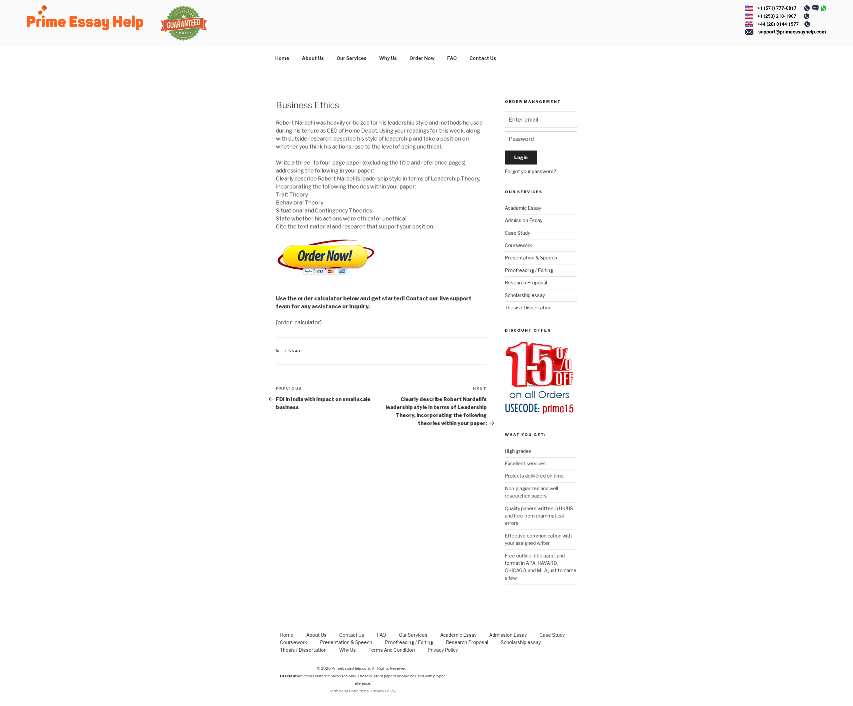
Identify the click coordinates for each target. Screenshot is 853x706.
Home (282, 58)
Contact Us (482, 58)
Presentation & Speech (531, 257)
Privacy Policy (442, 650)
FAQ (452, 58)
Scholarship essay (525, 295)
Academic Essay (523, 208)
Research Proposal (526, 282)
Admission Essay (523, 220)
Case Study (517, 233)
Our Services (352, 58)
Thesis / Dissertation (528, 307)
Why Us (388, 58)
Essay (293, 351)
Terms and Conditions (349, 691)
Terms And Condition (392, 650)
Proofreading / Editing (529, 270)
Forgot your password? (530, 171)
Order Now (422, 58)
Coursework (518, 245)
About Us (313, 58)
